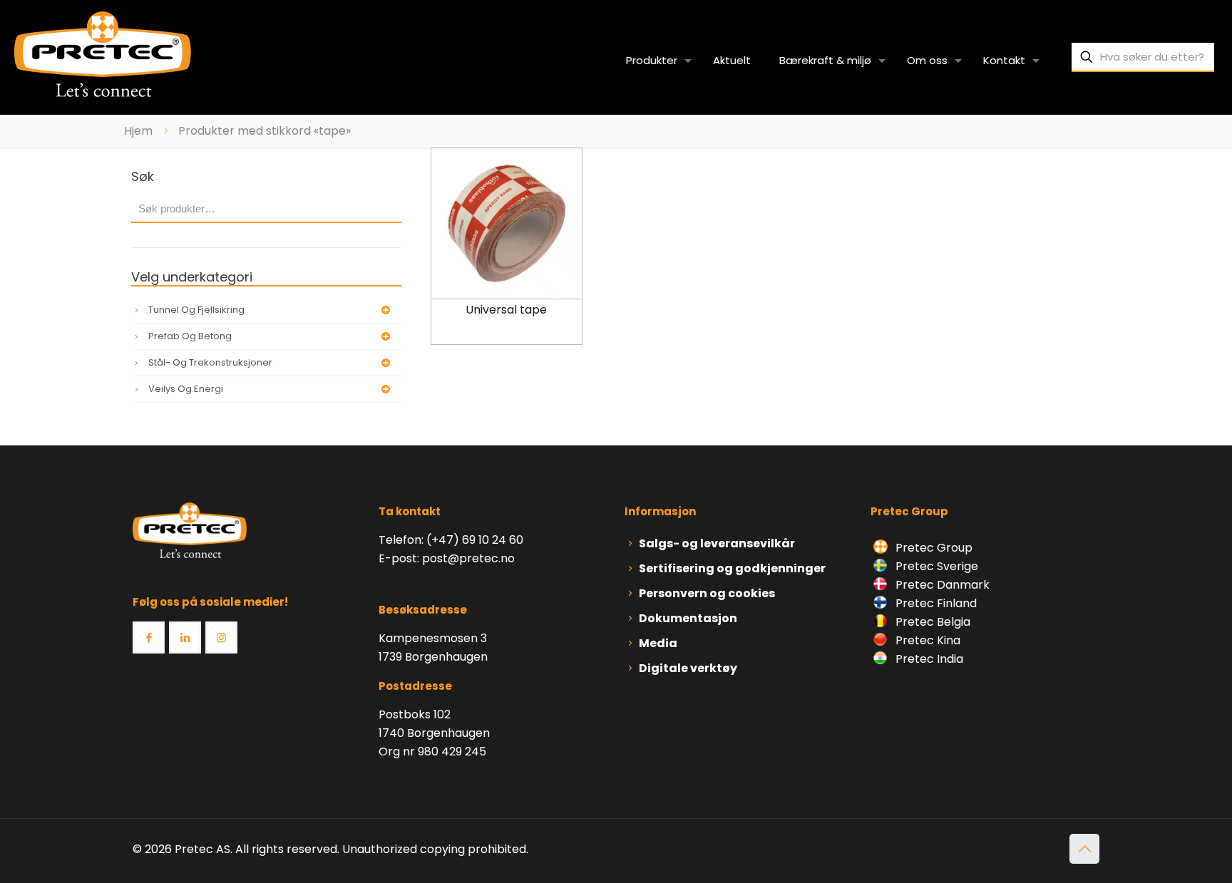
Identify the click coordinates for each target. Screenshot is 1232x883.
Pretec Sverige (936, 566)
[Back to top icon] (1084, 849)
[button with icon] (149, 637)
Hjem (138, 131)
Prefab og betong (190, 336)
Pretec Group (932, 547)
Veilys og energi (185, 389)
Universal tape (506, 309)
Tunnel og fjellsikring (196, 309)
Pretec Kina (926, 640)
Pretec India (928, 659)
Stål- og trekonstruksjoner (210, 362)
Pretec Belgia (931, 622)
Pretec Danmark (941, 585)
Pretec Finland (935, 603)
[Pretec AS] (102, 53)
